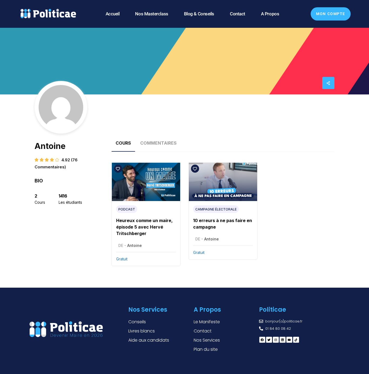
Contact (237, 13)
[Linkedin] (283, 340)
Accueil (113, 13)
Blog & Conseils (199, 13)
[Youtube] (289, 340)
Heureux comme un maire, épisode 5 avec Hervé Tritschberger (144, 227)
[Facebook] (262, 340)
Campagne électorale (216, 209)
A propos (270, 13)
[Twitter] (269, 340)
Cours (123, 143)
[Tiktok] (296, 340)
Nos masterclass (151, 13)
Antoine (134, 245)
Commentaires (158, 143)
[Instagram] (276, 340)
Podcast (126, 209)
